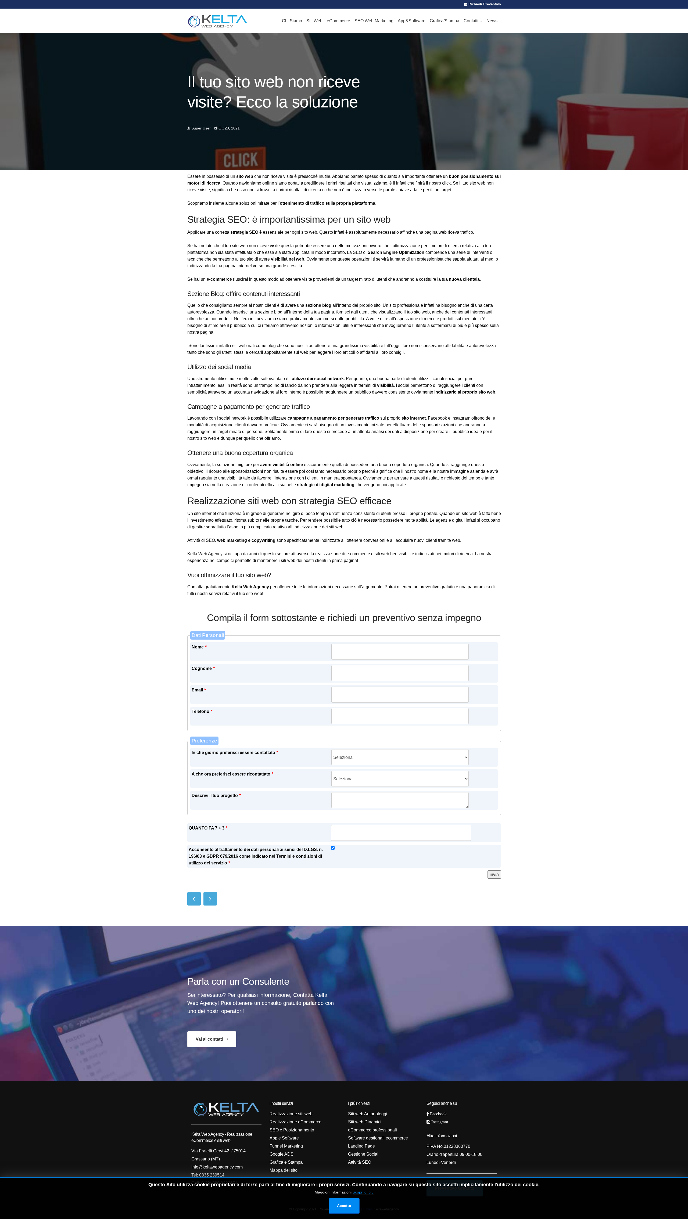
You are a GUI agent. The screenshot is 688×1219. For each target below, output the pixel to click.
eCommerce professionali (372, 1130)
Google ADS (281, 1154)
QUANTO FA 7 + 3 (208, 828)
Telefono (202, 711)
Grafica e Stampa (286, 1162)
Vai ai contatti (210, 1039)
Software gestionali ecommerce (378, 1138)
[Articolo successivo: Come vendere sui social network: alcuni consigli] (210, 899)
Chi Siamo (292, 21)
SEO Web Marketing (373, 21)
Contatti (471, 21)
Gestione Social (363, 1154)
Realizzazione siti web (291, 1114)
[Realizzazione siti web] (217, 20)
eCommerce (338, 21)
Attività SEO (359, 1162)
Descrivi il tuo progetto (216, 795)
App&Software (411, 21)
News (491, 21)
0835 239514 (211, 1175)
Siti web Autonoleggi (367, 1114)
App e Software (284, 1138)
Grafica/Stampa (444, 21)
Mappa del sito (284, 1170)
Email (199, 690)
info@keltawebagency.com (217, 1167)
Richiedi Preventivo (484, 4)
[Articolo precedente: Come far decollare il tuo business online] (194, 899)
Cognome (203, 668)
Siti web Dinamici (364, 1122)
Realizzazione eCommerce (295, 1122)
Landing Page (361, 1146)
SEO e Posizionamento (292, 1130)
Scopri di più (363, 1192)
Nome (199, 647)
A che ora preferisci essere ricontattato (232, 774)
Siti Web (314, 21)
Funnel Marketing (286, 1146)
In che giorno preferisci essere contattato (235, 752)
